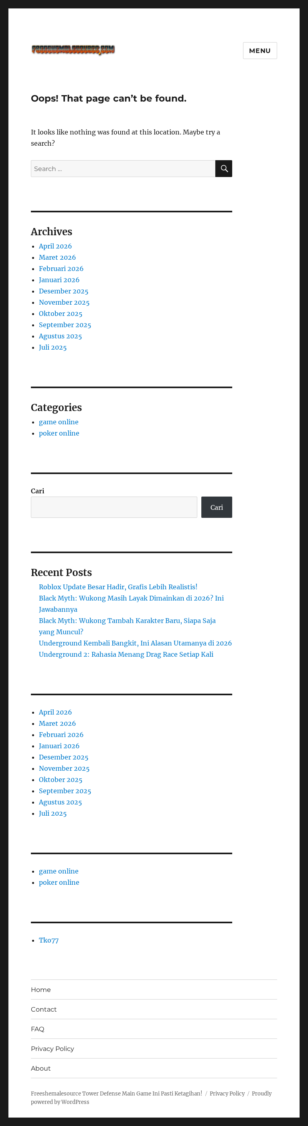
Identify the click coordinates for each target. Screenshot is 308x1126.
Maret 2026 (57, 257)
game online (59, 422)
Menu (260, 51)
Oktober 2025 (61, 313)
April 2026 (55, 246)
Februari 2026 (61, 269)
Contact (44, 1009)
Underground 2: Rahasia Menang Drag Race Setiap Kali (126, 654)
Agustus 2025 (60, 336)
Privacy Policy (52, 1049)
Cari (38, 491)
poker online (59, 433)
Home (41, 990)
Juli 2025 (53, 347)
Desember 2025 (64, 291)
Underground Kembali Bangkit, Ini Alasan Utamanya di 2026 (135, 643)
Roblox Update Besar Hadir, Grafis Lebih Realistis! (118, 587)
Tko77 (49, 940)
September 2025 (65, 325)
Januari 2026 (59, 280)
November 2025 (64, 302)
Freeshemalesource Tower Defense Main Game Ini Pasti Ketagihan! (117, 1093)
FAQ (37, 1029)
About (41, 1068)
